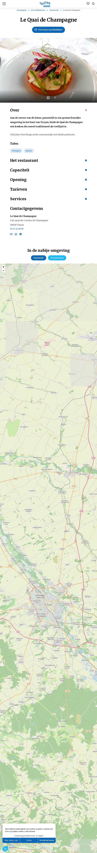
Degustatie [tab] (38, 258)
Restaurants (54, 10)
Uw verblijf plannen (38, 10)
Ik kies (29, 840)
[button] (5, 849)
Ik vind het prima (47, 840)
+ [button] (3, 266)
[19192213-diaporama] (48, 70)
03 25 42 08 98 (16, 229)
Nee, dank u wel (11, 840)
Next (54, 98)
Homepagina (22, 10)
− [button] (3, 270)
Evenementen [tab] (57, 258)
